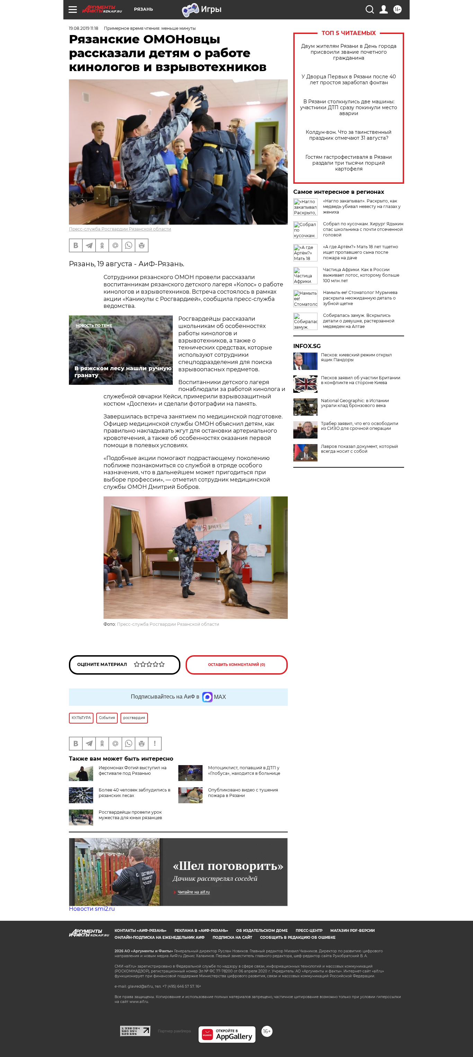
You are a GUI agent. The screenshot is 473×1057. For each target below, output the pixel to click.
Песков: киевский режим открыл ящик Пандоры (356, 357)
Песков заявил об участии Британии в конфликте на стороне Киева (360, 380)
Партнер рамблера (174, 1031)
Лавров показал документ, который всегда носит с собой (359, 449)
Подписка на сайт (232, 937)
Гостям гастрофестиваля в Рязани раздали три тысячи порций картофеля (348, 163)
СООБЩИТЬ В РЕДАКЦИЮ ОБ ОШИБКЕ (298, 937)
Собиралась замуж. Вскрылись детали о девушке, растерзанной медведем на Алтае (358, 321)
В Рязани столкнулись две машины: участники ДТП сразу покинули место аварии (348, 107)
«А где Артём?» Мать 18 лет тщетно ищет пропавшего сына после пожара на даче (360, 252)
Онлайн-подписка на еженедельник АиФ (160, 937)
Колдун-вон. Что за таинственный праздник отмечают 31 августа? (349, 135)
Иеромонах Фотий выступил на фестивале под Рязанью (133, 770)
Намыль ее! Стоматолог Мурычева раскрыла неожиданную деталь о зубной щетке (360, 298)
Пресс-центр (309, 930)
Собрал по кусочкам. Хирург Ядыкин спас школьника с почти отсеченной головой (363, 229)
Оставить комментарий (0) (236, 664)
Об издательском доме (262, 930)
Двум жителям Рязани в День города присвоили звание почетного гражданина (348, 52)
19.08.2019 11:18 (83, 28)
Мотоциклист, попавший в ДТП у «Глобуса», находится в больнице (244, 770)
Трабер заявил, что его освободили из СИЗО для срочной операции (359, 426)
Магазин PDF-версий (352, 930)
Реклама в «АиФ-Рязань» (201, 930)
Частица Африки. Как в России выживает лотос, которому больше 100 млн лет (361, 275)
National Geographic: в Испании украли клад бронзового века (355, 403)
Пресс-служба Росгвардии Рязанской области (120, 229)
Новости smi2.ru (92, 909)
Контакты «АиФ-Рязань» (141, 930)
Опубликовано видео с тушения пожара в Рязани (243, 792)
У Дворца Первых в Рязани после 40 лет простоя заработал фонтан (349, 80)
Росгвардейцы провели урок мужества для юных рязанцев (130, 814)
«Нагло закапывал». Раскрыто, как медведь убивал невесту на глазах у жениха (362, 206)
